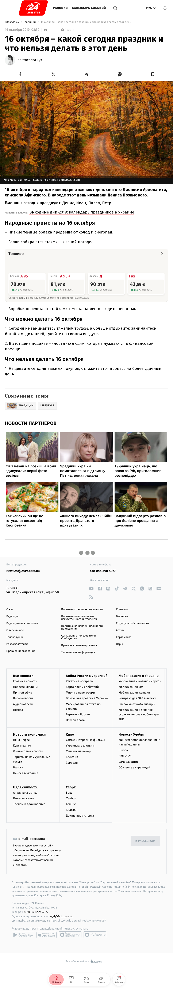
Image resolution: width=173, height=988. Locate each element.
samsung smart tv (95, 934)
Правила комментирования (79, 645)
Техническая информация (78, 652)
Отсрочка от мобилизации (137, 704)
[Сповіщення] (165, 8)
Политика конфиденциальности (82, 609)
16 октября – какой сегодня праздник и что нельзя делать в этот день (86, 22)
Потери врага (75, 720)
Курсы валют (22, 745)
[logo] (33, 8)
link (91, 588)
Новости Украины (25, 687)
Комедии (72, 757)
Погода (18, 710)
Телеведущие (15, 637)
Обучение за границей (134, 767)
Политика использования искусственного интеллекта (79, 618)
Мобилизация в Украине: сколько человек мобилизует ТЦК (139, 714)
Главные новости (25, 681)
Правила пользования (20, 651)
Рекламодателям (17, 644)
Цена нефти (21, 740)
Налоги (18, 767)
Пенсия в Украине (25, 773)
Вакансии (122, 616)
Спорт (71, 787)
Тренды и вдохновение (29, 804)
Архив (120, 630)
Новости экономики (29, 734)
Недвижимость (25, 787)
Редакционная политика (22, 623)
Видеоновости (23, 698)
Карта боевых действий (82, 687)
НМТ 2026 (125, 756)
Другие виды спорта (80, 815)
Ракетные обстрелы (79, 681)
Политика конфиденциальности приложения (82, 627)
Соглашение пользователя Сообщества (78, 637)
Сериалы (72, 762)
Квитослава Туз (30, 60)
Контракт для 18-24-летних (137, 698)
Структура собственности (132, 623)
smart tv (70, 934)
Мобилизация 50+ (131, 687)
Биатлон (71, 810)
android (23, 934)
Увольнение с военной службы (140, 681)
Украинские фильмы (80, 745)
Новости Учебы (131, 734)
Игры (119, 644)
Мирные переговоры (80, 692)
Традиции (59, 8)
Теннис (71, 804)
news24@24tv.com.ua (23, 571)
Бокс (69, 792)
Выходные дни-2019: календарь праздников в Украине (81, 212)
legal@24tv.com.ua (61, 916)
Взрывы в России (78, 714)
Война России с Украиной (86, 676)
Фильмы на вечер (78, 751)
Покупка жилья (23, 798)
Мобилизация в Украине (139, 676)
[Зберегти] (152, 74)
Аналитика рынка (25, 792)
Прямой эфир (22, 692)
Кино (70, 734)
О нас (9, 609)
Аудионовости (23, 704)
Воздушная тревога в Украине (87, 698)
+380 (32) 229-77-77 (36, 912)
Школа (123, 750)
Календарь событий (89, 8)
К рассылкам (145, 841)
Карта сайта (123, 637)
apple (46, 934)
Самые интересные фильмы (85, 740)
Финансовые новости (28, 751)
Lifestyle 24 (12, 22)
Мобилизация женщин (134, 692)
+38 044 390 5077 (103, 571)
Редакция (12, 616)
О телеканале (15, 630)
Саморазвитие (129, 762)
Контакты (122, 609)
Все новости (23, 676)
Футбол (71, 798)
